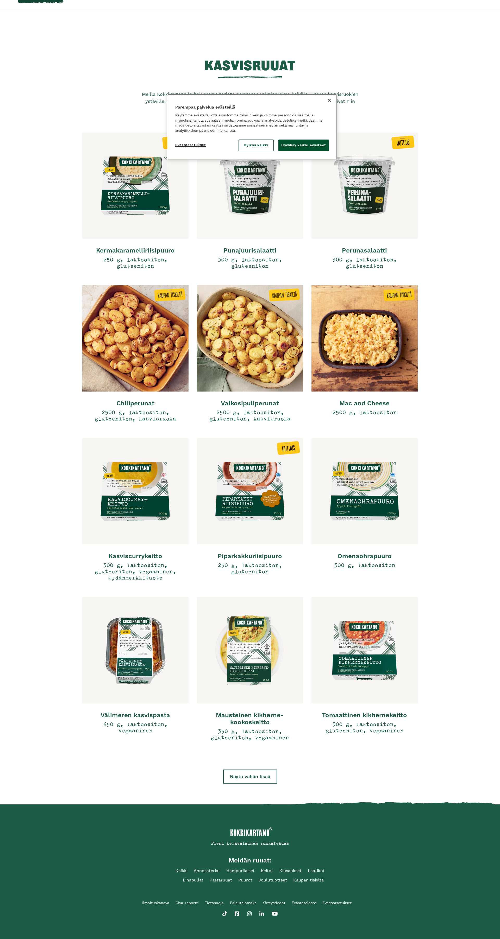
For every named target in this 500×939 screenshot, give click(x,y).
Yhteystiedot (274, 903)
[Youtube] (275, 912)
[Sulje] (329, 100)
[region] (252, 127)
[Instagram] (249, 912)
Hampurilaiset (240, 870)
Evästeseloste (304, 903)
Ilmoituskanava (155, 903)
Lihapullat (193, 880)
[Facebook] (237, 912)
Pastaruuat (221, 880)
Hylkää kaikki (256, 145)
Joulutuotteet (273, 880)
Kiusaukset (290, 870)
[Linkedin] (261, 912)
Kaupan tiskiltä (308, 880)
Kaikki (182, 870)
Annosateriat (207, 870)
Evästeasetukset (190, 145)
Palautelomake (243, 903)
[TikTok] (224, 912)
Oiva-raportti (187, 903)
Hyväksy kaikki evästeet (303, 145)
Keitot (267, 870)
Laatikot (316, 870)
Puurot (245, 880)
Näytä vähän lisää (250, 776)
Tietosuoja (214, 903)
